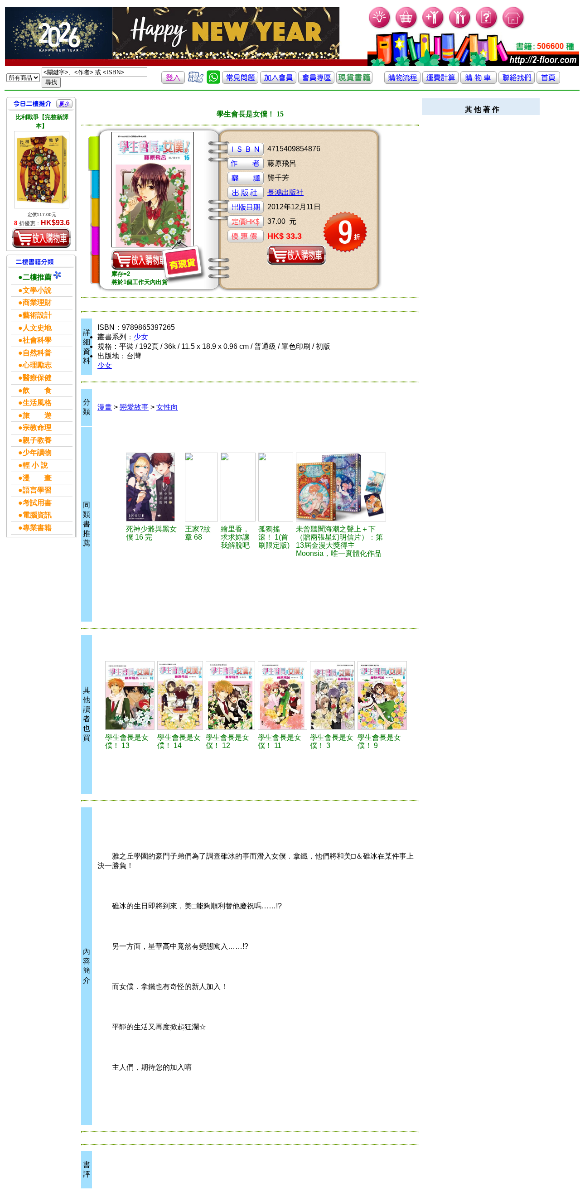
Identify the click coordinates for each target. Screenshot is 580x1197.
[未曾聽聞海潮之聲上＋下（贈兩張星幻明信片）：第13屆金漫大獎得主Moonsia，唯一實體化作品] (341, 487)
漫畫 (104, 407)
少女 (141, 337)
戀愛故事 (134, 407)
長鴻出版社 (285, 192)
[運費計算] (440, 81)
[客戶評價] (196, 81)
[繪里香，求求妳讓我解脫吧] (238, 487)
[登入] (173, 81)
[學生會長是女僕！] (130, 695)
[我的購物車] (406, 27)
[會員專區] (316, 81)
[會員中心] (460, 27)
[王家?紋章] (201, 487)
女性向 (167, 407)
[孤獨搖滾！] (275, 487)
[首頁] (513, 27)
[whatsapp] (213, 81)
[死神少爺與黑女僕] (154, 487)
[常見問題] (486, 27)
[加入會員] (433, 27)
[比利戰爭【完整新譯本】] (41, 169)
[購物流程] (402, 81)
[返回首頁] (548, 81)
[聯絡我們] (516, 81)
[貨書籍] (354, 81)
